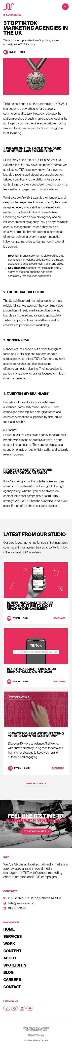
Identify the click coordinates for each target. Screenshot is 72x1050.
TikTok (23, 169)
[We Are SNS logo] (8, 6)
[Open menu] (65, 6)
